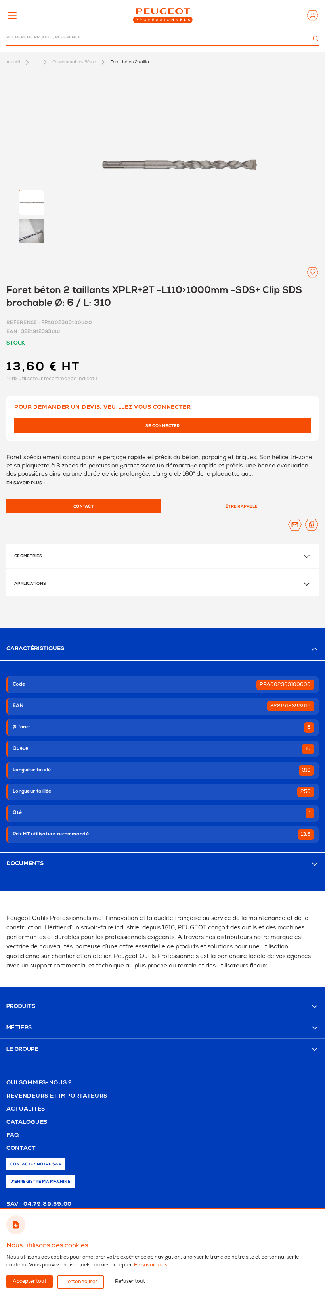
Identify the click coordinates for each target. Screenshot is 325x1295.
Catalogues (27, 1122)
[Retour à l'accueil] (162, 15)
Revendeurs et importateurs (56, 1096)
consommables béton (74, 62)
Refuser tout (130, 1281)
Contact (21, 1148)
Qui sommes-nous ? (39, 1083)
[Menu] (12, 15)
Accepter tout (29, 1281)
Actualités (25, 1109)
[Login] (312, 15)
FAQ (12, 1135)
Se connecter (162, 426)
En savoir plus (150, 1265)
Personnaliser (80, 1282)
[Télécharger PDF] (311, 524)
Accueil (13, 62)
